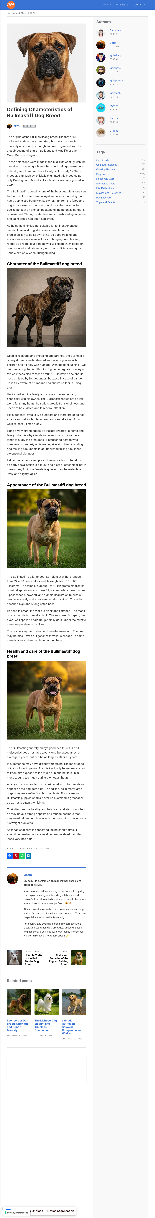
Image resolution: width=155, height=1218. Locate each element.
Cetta (17, 126)
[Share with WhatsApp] (22, 856)
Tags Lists (122, 4)
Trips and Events (105, 202)
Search (107, 4)
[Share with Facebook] (10, 856)
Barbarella (116, 30)
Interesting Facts (105, 183)
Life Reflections (105, 188)
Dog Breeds (29, 126)
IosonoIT (115, 105)
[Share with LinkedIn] (28, 856)
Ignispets (115, 67)
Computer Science (106, 164)
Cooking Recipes (105, 169)
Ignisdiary (115, 55)
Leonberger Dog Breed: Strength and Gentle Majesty (17, 1025)
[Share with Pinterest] (16, 856)
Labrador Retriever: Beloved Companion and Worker (72, 1027)
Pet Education (104, 197)
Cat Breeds (102, 160)
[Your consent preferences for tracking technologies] (16, 1213)
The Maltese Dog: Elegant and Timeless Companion (46, 1025)
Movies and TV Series (108, 193)
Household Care (105, 178)
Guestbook (139, 4)
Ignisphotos (117, 80)
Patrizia (114, 118)
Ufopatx (114, 130)
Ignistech (115, 92)
